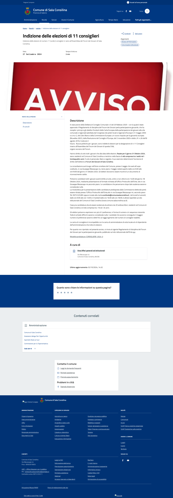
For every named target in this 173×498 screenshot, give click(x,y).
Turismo (90, 432)
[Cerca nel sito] (147, 11)
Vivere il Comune (67, 19)
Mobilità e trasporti (94, 422)
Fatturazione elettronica (63, 463)
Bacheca (90, 460)
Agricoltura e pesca (61, 416)
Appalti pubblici (60, 426)
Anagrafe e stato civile (62, 422)
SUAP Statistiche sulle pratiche (131, 429)
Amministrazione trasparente (97, 466)
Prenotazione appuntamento (64, 466)
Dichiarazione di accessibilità (97, 479)
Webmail (57, 476)
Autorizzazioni (59, 429)
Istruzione (126, 19)
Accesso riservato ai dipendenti (65, 479)
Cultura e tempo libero (62, 435)
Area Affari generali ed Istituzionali (91, 250)
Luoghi (123, 442)
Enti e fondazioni (27, 426)
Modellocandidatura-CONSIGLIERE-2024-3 (86, 236)
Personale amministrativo (30, 432)
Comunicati (124, 419)
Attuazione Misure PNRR (30, 487)
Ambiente (58, 419)
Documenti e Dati (27, 435)
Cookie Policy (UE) (94, 473)
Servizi (54, 19)
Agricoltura (99, 19)
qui (134, 232)
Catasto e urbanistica (62, 432)
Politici (24, 429)
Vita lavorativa (92, 435)
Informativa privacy (94, 469)
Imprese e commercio (95, 419)
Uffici (23, 422)
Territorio (123, 449)
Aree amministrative (28, 419)
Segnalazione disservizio (63, 469)
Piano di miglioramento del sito (58, 487)
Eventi (123, 446)
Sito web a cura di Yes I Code (33, 495)
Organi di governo (27, 416)
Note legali (91, 476)
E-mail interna (92, 463)
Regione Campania (28, 2)
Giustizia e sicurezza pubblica (97, 416)
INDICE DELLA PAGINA (29, 117)
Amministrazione (30, 19)
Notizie (123, 416)
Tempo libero (113, 19)
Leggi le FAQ (59, 460)
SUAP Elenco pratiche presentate (132, 426)
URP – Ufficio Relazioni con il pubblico (34, 469)
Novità (44, 19)
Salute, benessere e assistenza (98, 426)
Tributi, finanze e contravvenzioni (98, 429)
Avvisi (123, 422)
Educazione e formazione (63, 439)
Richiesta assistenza (61, 473)
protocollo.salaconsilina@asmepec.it (37, 471)
